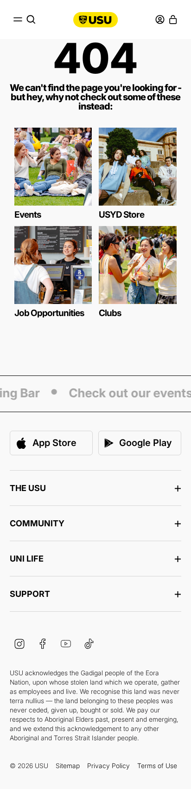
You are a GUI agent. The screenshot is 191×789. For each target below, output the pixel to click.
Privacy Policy (108, 766)
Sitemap (68, 766)
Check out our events (129, 393)
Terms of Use (157, 766)
